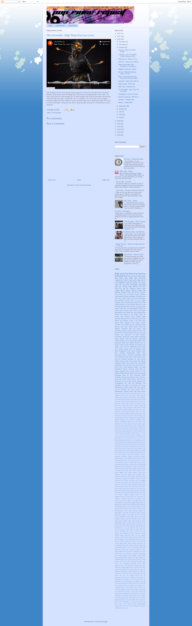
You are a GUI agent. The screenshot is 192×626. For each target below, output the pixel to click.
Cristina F (138, 433)
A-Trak (143, 393)
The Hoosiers (139, 577)
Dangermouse (138, 440)
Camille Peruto (118, 423)
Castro (135, 425)
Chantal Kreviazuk (124, 427)
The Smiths (125, 385)
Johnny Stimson (131, 290)
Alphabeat (122, 282)
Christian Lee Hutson (135, 345)
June (121, 114)
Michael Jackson (119, 508)
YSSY (120, 601)
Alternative (142, 298)
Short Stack (118, 379)
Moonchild (142, 326)
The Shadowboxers (133, 308)
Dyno (143, 351)
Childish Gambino (126, 429)
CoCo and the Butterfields (128, 347)
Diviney (126, 446)
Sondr (121, 561)
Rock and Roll (139, 541)
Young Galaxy (132, 601)
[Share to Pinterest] (73, 110)
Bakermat (130, 409)
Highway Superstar (121, 318)
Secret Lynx (122, 553)
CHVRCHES (123, 421)
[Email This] (65, 110)
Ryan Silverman (135, 375)
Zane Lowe (143, 601)
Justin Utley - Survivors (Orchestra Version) (130, 190)
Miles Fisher (118, 514)
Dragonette (122, 351)
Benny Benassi (130, 411)
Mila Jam (128, 512)
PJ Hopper (137, 529)
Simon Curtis (136, 379)
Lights (122, 496)
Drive (144, 446)
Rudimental (132, 545)
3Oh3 (129, 393)
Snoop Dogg (127, 559)
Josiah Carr (118, 484)
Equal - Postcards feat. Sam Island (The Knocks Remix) (128, 77)
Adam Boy (128, 395)
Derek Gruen (137, 444)
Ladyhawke (118, 365)
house (132, 336)
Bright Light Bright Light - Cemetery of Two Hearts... (127, 65)
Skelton (130, 557)
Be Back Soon (138, 409)
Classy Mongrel (126, 431)
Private (130, 537)
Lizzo (120, 367)
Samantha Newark (120, 377)
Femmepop (118, 355)
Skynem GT (142, 557)
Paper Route (129, 531)
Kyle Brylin (142, 363)
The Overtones (137, 383)
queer (143, 605)
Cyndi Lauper (118, 436)
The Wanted (131, 585)
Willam (143, 597)
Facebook (142, 456)
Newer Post (52, 180)
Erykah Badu (130, 454)
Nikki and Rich (134, 527)
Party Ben (142, 531)
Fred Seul (127, 460)
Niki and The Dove (125, 527)
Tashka (123, 567)
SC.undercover (135, 547)
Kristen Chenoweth (140, 490)
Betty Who (129, 310)
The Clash (140, 571)
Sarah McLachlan (128, 551)
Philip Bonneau (141, 296)
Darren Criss (136, 442)
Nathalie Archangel (121, 328)
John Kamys (124, 482)
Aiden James (123, 397)
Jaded (143, 476)
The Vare (125, 585)
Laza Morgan (118, 494)
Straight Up (130, 565)
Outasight (122, 371)
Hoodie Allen (141, 472)
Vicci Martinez (124, 595)
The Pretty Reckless (126, 581)
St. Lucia (125, 381)
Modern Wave (138, 516)
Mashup (117, 292)
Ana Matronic (133, 339)
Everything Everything (121, 456)
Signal (140, 306)
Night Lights (136, 525)
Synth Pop (124, 274)
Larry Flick (142, 492)
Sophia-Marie (134, 561)
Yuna (137, 601)
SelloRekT (135, 553)
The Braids (122, 571)
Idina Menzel (128, 474)
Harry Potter (132, 470)
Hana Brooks (125, 470)
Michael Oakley (128, 508)
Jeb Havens (130, 294)
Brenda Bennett (134, 343)
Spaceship (133, 563)
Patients (117, 533)
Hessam (135, 472)
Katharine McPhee (120, 363)
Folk (137, 458)
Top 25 (117, 389)
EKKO (116, 450)
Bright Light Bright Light (128, 278)
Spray (139, 563)
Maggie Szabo (135, 502)
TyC (131, 593)
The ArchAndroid (132, 569)
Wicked (130, 597)
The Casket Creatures (131, 571)
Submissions (72, 25)
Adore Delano (126, 298)
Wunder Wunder (139, 599)
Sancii (143, 549)
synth (120, 310)
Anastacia (131, 403)
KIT (137, 320)
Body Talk (125, 343)
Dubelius (139, 351)
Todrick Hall (132, 387)
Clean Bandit (133, 431)
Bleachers (118, 343)
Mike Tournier (122, 512)
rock (120, 298)
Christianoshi (118, 431)
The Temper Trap (130, 583)
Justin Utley (137, 280)
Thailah (117, 569)
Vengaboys (118, 595)
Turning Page (134, 591)
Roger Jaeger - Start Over (126, 84)
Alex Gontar (126, 399)
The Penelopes (136, 579)
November (122, 44)
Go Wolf (139, 466)
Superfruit (136, 565)
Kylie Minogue (125, 322)
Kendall (117, 280)
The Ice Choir (138, 332)
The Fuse (122, 575)
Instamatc (117, 476)
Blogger (105, 621)
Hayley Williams (119, 472)
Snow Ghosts (135, 559)
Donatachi (131, 446)
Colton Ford (137, 310)
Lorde (125, 367)
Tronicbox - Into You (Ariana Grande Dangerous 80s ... (127, 55)
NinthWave (132, 296)
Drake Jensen (131, 351)
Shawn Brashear (123, 555)
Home (50, 25)
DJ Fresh (128, 438)
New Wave (125, 296)
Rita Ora (132, 328)
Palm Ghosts (130, 371)
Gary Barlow (118, 464)
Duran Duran (126, 448)
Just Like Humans (132, 484)
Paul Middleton (124, 533)
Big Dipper (134, 341)
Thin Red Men (130, 587)
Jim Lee (120, 480)
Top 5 (117, 298)
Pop (117, 273)
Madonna (130, 367)
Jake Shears (141, 359)
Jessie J (132, 320)
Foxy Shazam (141, 292)
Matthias (120, 506)
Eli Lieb (129, 280)
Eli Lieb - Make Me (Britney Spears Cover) (127, 73)
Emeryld (131, 452)
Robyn (139, 328)
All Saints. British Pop (130, 401)
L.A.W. (122, 492)
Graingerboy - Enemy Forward (128, 94)
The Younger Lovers (140, 585)
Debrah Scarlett (123, 444)
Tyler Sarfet (135, 593)
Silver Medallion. (132, 555)
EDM (117, 276)
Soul (121, 563)
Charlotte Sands (133, 427)
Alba (131, 397)
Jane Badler (134, 284)
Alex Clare (135, 298)
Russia (140, 545)
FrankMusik (137, 355)
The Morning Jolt (126, 579)
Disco (122, 446)
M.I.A (122, 324)
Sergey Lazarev (127, 330)
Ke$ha (117, 304)
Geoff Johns (133, 464)
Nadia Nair (135, 521)
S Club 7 (129, 547)
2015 (119, 121)
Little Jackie (135, 322)
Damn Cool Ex (130, 440)
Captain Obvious (131, 423)
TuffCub (120, 591)
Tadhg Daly (118, 567)
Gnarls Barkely (127, 466)
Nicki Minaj (139, 369)
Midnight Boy (141, 510)
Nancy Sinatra (141, 521)
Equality (124, 454)
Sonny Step (127, 561)
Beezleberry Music (120, 411)
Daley (124, 440)
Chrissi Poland (141, 429)
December (122, 42)
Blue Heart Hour (122, 415)
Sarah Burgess (119, 551)
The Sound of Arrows (120, 583)
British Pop (133, 274)
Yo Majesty (125, 601)
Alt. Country (140, 401)
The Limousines (126, 334)
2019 (119, 33)
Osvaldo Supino (129, 529)
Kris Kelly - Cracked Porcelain (133, 159)
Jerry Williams (132, 478)
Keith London (118, 488)
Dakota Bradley (119, 440)
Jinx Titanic (126, 480)
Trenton (137, 589)
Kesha (137, 294)
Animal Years (121, 405)
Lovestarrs (138, 498)
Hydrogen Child (119, 474)
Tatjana (127, 567)
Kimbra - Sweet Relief (125, 102)
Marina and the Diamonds (133, 324)
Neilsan (124, 523)
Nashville (131, 369)
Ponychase (127, 535)
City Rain (126, 284)
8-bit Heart (133, 393)
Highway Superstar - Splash (127, 69)
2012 (119, 129)
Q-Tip (138, 537)
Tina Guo (140, 587)
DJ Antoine (132, 436)
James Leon (141, 288)
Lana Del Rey (127, 365)
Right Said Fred (129, 541)
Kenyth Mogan (129, 488)
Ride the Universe (120, 541)
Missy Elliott (130, 516)
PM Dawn (142, 529)
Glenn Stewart (136, 316)
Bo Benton (131, 415)
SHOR (141, 547)
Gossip (123, 302)
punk (140, 605)
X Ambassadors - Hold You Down (134, 221)
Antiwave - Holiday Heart (126, 100)
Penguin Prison (126, 292)
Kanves (117, 486)
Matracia (129, 504)
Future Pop (122, 294)
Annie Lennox (129, 405)
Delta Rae (123, 276)
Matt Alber (124, 326)
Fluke (134, 458)
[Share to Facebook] (71, 110)
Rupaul (137, 545)
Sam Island (122, 549)
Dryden (120, 448)
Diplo (119, 446)
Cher (144, 427)
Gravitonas (122, 357)
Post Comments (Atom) (83, 185)
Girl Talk (121, 466)
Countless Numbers (130, 433)
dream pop (122, 605)
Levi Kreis (123, 280)
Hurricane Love (137, 318)
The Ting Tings (139, 583)
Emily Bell (135, 452)
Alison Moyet (121, 401)
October (122, 47)
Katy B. (143, 486)
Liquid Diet (141, 284)
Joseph (136, 482)
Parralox (136, 531)
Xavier (124, 336)
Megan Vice (138, 367)
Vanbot (143, 593)
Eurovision (142, 454)
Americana (142, 278)
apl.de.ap (133, 603)
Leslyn (137, 494)
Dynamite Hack (141, 448)
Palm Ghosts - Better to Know (133, 254)
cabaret (117, 605)
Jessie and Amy (140, 478)
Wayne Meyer (124, 597)
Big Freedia (123, 413)
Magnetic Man (118, 504)
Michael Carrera (141, 506)
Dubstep (117, 302)
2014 (119, 124)
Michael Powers (137, 508)
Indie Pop (142, 274)
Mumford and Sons (137, 518)
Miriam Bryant (133, 326)
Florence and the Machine (125, 458)
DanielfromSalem (122, 442)
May (120, 117)
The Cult (123, 573)
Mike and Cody (140, 304)
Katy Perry (142, 320)
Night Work (142, 525)
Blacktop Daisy (141, 413)
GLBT (116, 462)
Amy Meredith (119, 300)
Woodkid (132, 599)
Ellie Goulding (120, 353)
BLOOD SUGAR (123, 409)
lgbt (135, 391)
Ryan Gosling (122, 547)
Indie (116, 278)
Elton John (125, 452)
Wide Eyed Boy (137, 597)
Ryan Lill (125, 375)
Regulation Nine (123, 539)
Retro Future (126, 306)
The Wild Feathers (139, 334)
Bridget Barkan (133, 417)
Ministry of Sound (126, 514)
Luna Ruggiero (135, 500)
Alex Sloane (139, 399)
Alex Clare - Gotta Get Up (126, 87)
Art (124, 310)
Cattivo (116, 427)
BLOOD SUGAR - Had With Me (134, 232)
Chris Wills (134, 429)
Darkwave (129, 442)
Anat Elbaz (138, 403)
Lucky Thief (121, 500)
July (120, 112)
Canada (125, 423)
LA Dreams (127, 492)
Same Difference (137, 549)
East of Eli (121, 450)
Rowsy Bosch (125, 545)
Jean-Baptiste (124, 478)
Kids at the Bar (119, 490)
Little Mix (118, 286)
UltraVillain (118, 336)
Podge (121, 535)
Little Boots (118, 296)
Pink (116, 306)
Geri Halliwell (140, 464)
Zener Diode (126, 603)
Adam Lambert (136, 395)
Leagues (126, 494)
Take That (123, 308)
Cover (139, 347)
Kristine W (117, 492)
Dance (132, 300)
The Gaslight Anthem (133, 575)
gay (128, 336)
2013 (119, 126)
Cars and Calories (119, 425)
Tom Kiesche (141, 387)
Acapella (117, 395)
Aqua (116, 407)
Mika (144, 367)
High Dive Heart (131, 357)
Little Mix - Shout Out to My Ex (128, 62)
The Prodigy (135, 581)
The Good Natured (128, 332)
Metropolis (134, 506)
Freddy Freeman (135, 460)
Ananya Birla (124, 403)
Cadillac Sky (130, 421)
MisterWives (118, 369)
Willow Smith (118, 599)
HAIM (135, 302)
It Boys (129, 476)
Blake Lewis (141, 341)
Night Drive (129, 525)
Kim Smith (130, 363)
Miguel (116, 512)
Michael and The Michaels (125, 510)
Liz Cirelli (126, 496)
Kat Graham (141, 361)
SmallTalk (117, 559)
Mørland (121, 521)
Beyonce (117, 413)
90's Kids (139, 393)
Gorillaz (143, 466)
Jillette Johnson (120, 361)
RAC (141, 537)
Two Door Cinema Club (136, 389)
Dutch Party (133, 448)
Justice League (141, 484)
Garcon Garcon (141, 462)
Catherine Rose (141, 425)
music (138, 391)
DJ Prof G (134, 438)
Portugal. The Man (120, 537)
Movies (125, 369)
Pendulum (131, 533)
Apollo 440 (142, 405)
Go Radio (134, 466)
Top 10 (134, 292)
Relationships (131, 539)
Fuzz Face (142, 460)
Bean (144, 409)
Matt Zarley (141, 276)
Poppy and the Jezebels (138, 535)
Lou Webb (123, 498)
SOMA (143, 375)
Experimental (131, 353)
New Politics (129, 523)
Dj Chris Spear (140, 300)
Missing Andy (127, 286)
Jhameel (128, 282)
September (122, 106)
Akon (128, 397)
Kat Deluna (132, 486)
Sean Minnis (131, 377)
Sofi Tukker (142, 559)
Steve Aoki (124, 565)
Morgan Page (124, 518)
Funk (116, 294)
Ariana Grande (122, 407)
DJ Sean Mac (141, 438)
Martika (124, 504)
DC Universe (125, 436)
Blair (116, 415)
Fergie (116, 458)
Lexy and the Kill (137, 365)
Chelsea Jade (123, 345)
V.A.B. (139, 593)
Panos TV (138, 371)
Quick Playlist (60, 25)
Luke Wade (128, 500)
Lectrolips (142, 294)
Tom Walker (122, 589)
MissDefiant (123, 516)
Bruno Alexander (130, 419)
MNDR (133, 304)
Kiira (124, 490)
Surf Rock (142, 565)
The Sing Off (142, 581)
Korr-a (136, 363)
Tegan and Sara (134, 567)
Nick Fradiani (122, 525)
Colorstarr (121, 433)
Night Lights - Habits (126, 171)
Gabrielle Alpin (133, 462)
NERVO (126, 521)
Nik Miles (117, 527)
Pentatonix (138, 533)
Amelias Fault (123, 339)
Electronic (117, 452)
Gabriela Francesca (123, 462)
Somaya (117, 561)
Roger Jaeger (123, 543)
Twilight (141, 591)
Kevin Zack (137, 488)
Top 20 (132, 589)
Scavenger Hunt (137, 551)
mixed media (129, 605)
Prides (126, 537)
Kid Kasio (142, 488)
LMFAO (132, 492)
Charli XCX (118, 284)
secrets (143, 391)
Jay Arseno (118, 478)
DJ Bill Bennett (140, 436)
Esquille (137, 454)
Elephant (140, 312)
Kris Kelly (133, 490)
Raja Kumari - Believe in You (127, 59)
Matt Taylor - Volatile (130, 201)
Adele (136, 336)
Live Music (127, 304)
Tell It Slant (142, 567)
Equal (119, 454)
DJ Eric (124, 438)
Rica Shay (142, 539)
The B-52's (140, 569)
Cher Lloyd (118, 429)
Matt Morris (140, 504)
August (121, 109)
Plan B (120, 306)
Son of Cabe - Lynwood (123, 181)
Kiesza (117, 322)
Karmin (135, 361)
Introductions (123, 476)
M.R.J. (141, 500)
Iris (135, 359)
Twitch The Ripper (124, 593)
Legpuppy (131, 494)
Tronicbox (124, 389)
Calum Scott (142, 421)
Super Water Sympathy (135, 381)
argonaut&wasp (141, 603)
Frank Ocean (142, 458)
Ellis (121, 452)
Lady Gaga (137, 492)
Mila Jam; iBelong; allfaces (138, 512)
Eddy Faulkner (135, 450)
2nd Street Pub (123, 393)
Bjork (136, 413)
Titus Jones (141, 282)
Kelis (124, 488)
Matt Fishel (134, 504)
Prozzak (135, 537)
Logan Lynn (133, 496)
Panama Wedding (120, 531)
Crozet (143, 433)
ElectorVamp (142, 450)
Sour (120, 381)
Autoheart (129, 407)
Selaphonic (129, 553)
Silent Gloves (127, 379)
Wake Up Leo (137, 595)
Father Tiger (141, 353)
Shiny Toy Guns (140, 377)
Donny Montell (138, 446)
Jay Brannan (124, 320)
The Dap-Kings (136, 573)
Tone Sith (127, 589)
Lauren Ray (141, 290)
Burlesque (139, 419)
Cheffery (140, 427)
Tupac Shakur (126, 591)
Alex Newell (133, 399)
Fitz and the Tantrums (127, 288)
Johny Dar (131, 482)
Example (130, 456)
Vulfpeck (131, 595)
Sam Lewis (129, 549)
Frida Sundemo (125, 316)
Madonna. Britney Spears (125, 502)
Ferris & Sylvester (128, 355)
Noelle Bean (121, 529)
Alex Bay (120, 399)
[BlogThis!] (67, 110)
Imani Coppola (137, 474)
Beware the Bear (140, 411)
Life (141, 494)
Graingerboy (129, 302)
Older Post (105, 180)
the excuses (125, 608)
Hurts (139, 302)
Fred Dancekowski (119, 460)
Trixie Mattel (142, 589)
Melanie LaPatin (127, 506)
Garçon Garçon (125, 464)
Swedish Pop (136, 286)
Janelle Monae (120, 290)
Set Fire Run (134, 306)
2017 (119, 36)
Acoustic (122, 395)
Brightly (139, 417)
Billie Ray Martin (130, 413)
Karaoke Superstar (124, 486)
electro (131, 391)
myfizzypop (136, 605)
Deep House (130, 444)
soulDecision (118, 608)
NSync (129, 521)
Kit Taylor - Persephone (122, 211)
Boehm (136, 415)
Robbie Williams (125, 373)
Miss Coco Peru (136, 514)
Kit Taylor (128, 490)
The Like (128, 383)
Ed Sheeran (127, 450)
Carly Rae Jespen (140, 423)
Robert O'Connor (135, 373)
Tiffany (126, 387)
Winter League (126, 599)
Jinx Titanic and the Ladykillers (137, 480)
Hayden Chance (141, 470)
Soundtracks (126, 563)
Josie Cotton (124, 484)
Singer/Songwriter (122, 557)
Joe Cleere (118, 482)
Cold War (140, 431)
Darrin (140, 442)
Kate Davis (138, 486)
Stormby (134, 282)
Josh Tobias (142, 482)
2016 (119, 39)
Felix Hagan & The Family (129, 314)
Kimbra (121, 304)
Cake (136, 421)
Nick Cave (135, 523)
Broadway (122, 419)
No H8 (140, 527)
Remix (137, 539)
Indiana (143, 474)
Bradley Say (142, 415)
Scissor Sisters (133, 276)
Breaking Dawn (119, 417)
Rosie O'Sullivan (132, 543)
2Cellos (117, 393)
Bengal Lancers (125, 341)
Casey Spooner (129, 425)
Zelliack (126, 391)
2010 (119, 135)
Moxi (130, 518)
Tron (116, 591)
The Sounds (134, 385)
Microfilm (135, 510)
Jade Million (139, 476)
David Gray (128, 349)
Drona (116, 448)
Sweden (134, 330)
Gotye (143, 316)
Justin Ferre (128, 361)
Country (127, 300)
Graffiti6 (134, 468)
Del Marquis (137, 349)
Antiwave (136, 405)
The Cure (128, 573)
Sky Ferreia (136, 557)
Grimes (119, 470)
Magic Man (142, 502)
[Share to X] (69, 110)
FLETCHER (136, 456)
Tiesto (135, 587)
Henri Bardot (128, 472)
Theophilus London (120, 587)
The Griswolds (56, 113)
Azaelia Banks (137, 407)
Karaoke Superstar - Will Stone (128, 97)
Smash (122, 559)
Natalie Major (118, 523)
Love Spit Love (131, 498)
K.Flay (143, 302)
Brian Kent (126, 417)
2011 (119, 132)
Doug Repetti (126, 312)
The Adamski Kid (123, 569)
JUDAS (133, 476)
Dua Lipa (134, 312)
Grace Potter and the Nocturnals (123, 468)
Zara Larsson (118, 603)
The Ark (140, 330)
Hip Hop (129, 318)
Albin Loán (136, 397)
